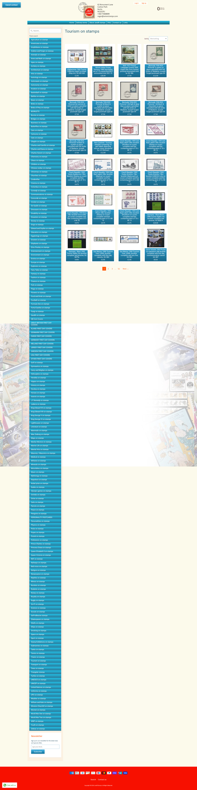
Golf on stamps (37, 363)
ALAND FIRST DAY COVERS (41, 329)
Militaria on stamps (38, 461)
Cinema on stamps (38, 183)
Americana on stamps (39, 43)
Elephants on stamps (39, 244)
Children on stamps (38, 164)
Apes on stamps (37, 62)
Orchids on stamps (38, 495)
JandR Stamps (98, 785)
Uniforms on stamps (39, 691)
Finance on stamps (38, 281)
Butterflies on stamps (39, 126)
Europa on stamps (38, 262)
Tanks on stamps (37, 649)
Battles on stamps (38, 96)
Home (71, 23)
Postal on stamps (37, 536)
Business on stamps (39, 123)
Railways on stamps (38, 563)
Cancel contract (11, 5)
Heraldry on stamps (38, 378)
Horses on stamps (38, 393)
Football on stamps (38, 300)
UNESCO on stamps (38, 680)
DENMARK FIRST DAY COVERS (43, 332)
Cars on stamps (37, 130)
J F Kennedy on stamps (40, 400)
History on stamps (38, 385)
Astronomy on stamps (39, 85)
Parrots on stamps (38, 506)
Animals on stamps (38, 55)
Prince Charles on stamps (41, 544)
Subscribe (38, 752)
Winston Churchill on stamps (42, 706)
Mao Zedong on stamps (40, 434)
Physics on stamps (38, 525)
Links (126, 23)
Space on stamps (37, 634)
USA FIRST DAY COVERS (40, 355)
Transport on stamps (39, 665)
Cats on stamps (37, 138)
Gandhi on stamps (38, 315)
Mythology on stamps (39, 476)
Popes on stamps (37, 532)
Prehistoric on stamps (39, 540)
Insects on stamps (38, 397)
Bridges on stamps (38, 119)
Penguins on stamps (39, 514)
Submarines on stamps (40, 646)
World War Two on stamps (41, 717)
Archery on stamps (38, 66)
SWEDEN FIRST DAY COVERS (42, 351)
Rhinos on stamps (38, 582)
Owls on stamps (37, 502)
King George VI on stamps (41, 419)
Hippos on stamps (38, 381)
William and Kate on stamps (41, 702)
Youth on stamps (37, 725)
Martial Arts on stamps (40, 449)
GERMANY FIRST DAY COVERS (43, 340)
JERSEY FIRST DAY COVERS (42, 347)
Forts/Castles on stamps (40, 308)
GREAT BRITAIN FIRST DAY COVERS (41, 324)
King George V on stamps (40, 415)
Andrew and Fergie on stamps (42, 51)
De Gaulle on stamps (39, 206)
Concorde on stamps (39, 198)
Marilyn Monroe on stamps (41, 442)
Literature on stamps (39, 427)
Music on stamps (37, 472)
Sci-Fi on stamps (37, 604)
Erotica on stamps (38, 259)
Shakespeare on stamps (40, 619)
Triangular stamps (38, 672)
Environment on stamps (40, 255)
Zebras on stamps (38, 729)
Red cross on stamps (39, 566)
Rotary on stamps (37, 593)
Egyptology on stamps (39, 236)
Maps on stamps (37, 438)
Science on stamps (38, 608)
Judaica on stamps (38, 404)
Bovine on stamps (38, 115)
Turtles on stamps (38, 676)
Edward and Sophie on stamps (42, 228)
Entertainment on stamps (40, 251)
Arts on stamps (37, 74)
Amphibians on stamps (40, 47)
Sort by (146, 39)
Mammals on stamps (39, 431)
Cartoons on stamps (39, 134)
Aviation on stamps (38, 89)
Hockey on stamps (38, 389)
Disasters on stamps (39, 217)
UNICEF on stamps (38, 683)
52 (119, 269)
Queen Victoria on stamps (41, 555)
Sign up (144, 3)
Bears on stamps (37, 100)
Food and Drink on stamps (41, 296)
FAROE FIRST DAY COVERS (41, 336)
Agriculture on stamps (39, 40)
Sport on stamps (37, 638)
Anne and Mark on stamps (41, 59)
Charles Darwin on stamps (41, 153)
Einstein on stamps (38, 240)
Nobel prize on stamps (39, 483)
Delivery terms (81, 23)
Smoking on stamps (38, 631)
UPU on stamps (37, 695)
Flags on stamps (37, 289)
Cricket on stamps (38, 202)
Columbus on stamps (39, 187)
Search (93, 779)
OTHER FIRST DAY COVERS (41, 359)
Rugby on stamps (37, 600)
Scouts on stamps (38, 612)
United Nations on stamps (41, 687)
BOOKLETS (35, 111)
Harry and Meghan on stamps (42, 370)
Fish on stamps (37, 285)
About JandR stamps (97, 23)
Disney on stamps (38, 221)
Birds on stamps (37, 104)
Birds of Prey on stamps (40, 108)
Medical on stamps (38, 457)
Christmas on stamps (39, 172)
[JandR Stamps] (86, 10)
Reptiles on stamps (38, 578)
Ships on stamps (37, 627)
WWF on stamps (37, 721)
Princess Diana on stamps (41, 548)
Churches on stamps (39, 176)
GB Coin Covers (37, 319)
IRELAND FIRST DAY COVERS (42, 344)
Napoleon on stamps (39, 480)
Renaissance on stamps (40, 574)
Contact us (117, 23)
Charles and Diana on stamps (42, 149)
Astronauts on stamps (39, 81)
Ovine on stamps (37, 498)
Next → (126, 269)
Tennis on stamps (38, 653)
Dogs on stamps (37, 225)
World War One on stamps (41, 714)
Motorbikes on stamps (39, 468)
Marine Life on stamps (39, 446)
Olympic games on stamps (41, 491)
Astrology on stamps (39, 77)
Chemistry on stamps (39, 157)
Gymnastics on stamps (40, 366)
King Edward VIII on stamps (41, 412)
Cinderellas (35, 179)
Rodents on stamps (38, 589)
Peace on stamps (37, 510)
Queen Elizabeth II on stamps (42, 551)
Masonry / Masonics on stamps (43, 453)
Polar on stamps (37, 529)
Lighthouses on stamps (40, 423)
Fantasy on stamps (38, 274)
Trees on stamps (37, 668)
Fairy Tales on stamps (39, 270)
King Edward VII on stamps (41, 408)
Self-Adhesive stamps (39, 616)
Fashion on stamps (38, 277)
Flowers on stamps (38, 293)
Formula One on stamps (40, 304)
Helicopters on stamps (39, 374)
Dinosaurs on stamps (39, 210)
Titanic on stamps (38, 657)
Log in (137, 3)
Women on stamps (38, 710)
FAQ (109, 23)
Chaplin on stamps (38, 142)
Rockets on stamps (38, 585)
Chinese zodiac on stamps (41, 168)
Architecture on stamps (40, 70)
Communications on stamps (42, 194)
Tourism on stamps (38, 661)
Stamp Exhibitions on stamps (42, 642)
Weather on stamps (38, 699)
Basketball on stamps (39, 93)
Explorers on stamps (39, 266)
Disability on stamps (39, 213)
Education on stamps (39, 232)
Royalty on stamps (38, 597)
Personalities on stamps (40, 521)
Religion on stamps (38, 570)
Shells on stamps (37, 623)
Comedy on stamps (38, 191)
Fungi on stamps (37, 311)
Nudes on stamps (37, 487)
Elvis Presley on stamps (40, 247)
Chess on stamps (37, 160)
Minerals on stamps (38, 465)
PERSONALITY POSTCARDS (41, 517)
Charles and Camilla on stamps (43, 145)
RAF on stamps (37, 559)
